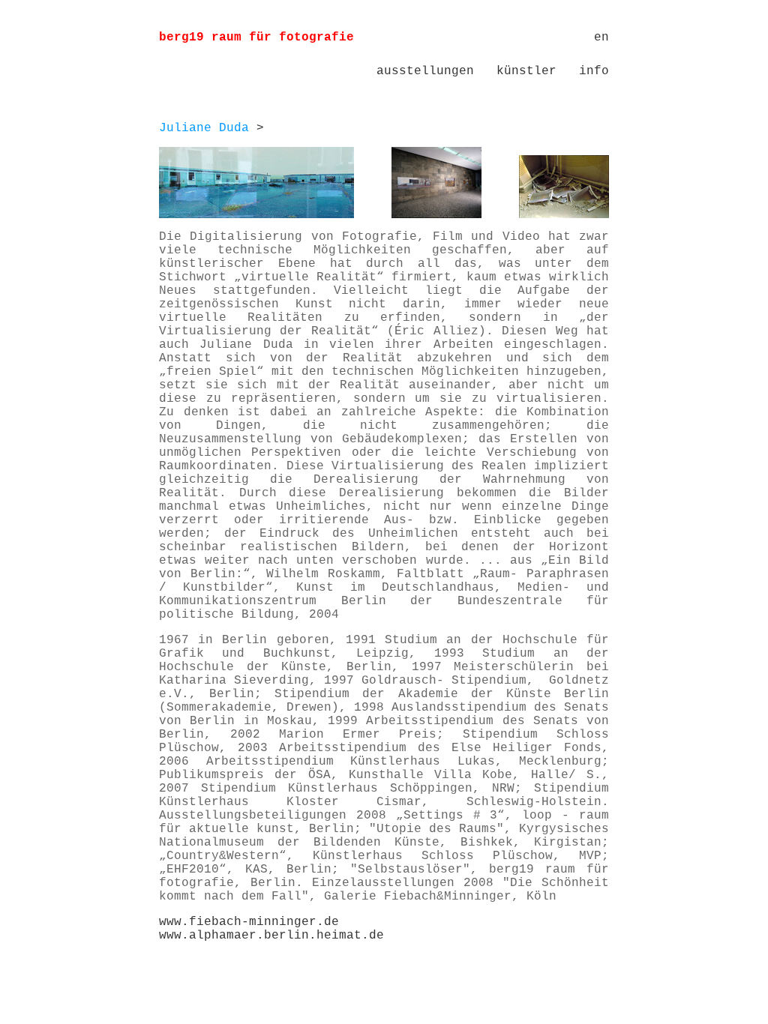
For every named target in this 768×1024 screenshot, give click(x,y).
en (601, 37)
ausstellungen (425, 71)
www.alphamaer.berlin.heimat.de (271, 935)
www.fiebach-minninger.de (249, 922)
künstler (526, 71)
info (594, 71)
